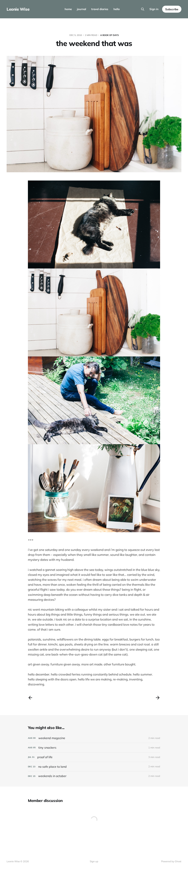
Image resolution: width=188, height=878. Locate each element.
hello (116, 9)
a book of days (109, 35)
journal (81, 9)
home (68, 9)
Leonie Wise (18, 9)
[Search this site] (142, 9)
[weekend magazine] (94, 738)
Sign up (94, 861)
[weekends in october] (94, 776)
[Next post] (157, 697)
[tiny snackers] (94, 747)
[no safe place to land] (94, 766)
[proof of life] (94, 757)
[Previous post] (30, 697)
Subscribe (171, 9)
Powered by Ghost (171, 861)
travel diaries (99, 9)
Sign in (153, 9)
